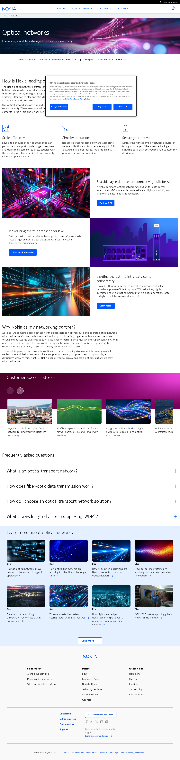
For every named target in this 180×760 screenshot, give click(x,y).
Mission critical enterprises (40, 679)
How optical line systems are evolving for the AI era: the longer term (68, 572)
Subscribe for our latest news (100, 715)
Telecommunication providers (41, 684)
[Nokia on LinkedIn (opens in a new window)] (106, 722)
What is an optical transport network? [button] (42, 471)
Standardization (90, 694)
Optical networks (27, 60)
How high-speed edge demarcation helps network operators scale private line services (107, 619)
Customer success (138, 694)
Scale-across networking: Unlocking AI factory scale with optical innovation (24, 618)
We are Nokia (136, 668)
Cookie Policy (69, 99)
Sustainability (135, 689)
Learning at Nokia (90, 679)
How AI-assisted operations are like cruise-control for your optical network (109, 572)
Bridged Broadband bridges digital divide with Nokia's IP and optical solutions (125, 432)
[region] (91, 96)
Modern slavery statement (132, 753)
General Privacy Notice (82, 99)
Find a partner (67, 724)
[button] (90, 640)
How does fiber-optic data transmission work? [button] (50, 486)
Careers (133, 679)
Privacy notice (78, 753)
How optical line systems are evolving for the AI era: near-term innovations (153, 572)
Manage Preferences (59, 107)
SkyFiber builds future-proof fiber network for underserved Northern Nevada (26, 432)
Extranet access (68, 718)
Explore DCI (105, 203)
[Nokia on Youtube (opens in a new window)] (91, 722)
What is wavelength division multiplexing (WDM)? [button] (52, 516)
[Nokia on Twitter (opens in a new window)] (96, 722)
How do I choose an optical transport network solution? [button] (59, 501)
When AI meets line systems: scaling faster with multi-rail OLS (68, 616)
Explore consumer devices (96, 736)
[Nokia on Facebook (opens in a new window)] (101, 722)
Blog (84, 673)
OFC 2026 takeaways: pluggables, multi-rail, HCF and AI (153, 616)
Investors (133, 684)
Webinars (86, 699)
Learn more (105, 305)
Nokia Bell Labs (89, 684)
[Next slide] (20, 390)
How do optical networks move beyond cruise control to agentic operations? (25, 572)
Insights (86, 668)
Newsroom (134, 673)
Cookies (66, 753)
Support (64, 729)
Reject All (102, 107)
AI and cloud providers (38, 673)
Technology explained (92, 689)
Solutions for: (34, 668)
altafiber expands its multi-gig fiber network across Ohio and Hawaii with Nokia (77, 432)
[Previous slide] (10, 390)
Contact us (65, 713)
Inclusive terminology (109, 753)
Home (6, 16)
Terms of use (91, 753)
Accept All (123, 107)
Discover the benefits (23, 252)
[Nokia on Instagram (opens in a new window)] (86, 722)
